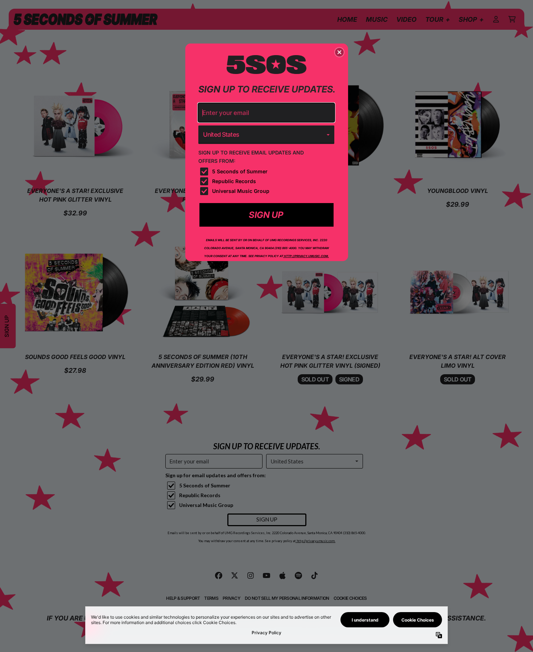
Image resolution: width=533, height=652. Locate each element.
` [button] (266, 214)
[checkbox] (267, 172)
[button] (339, 52)
